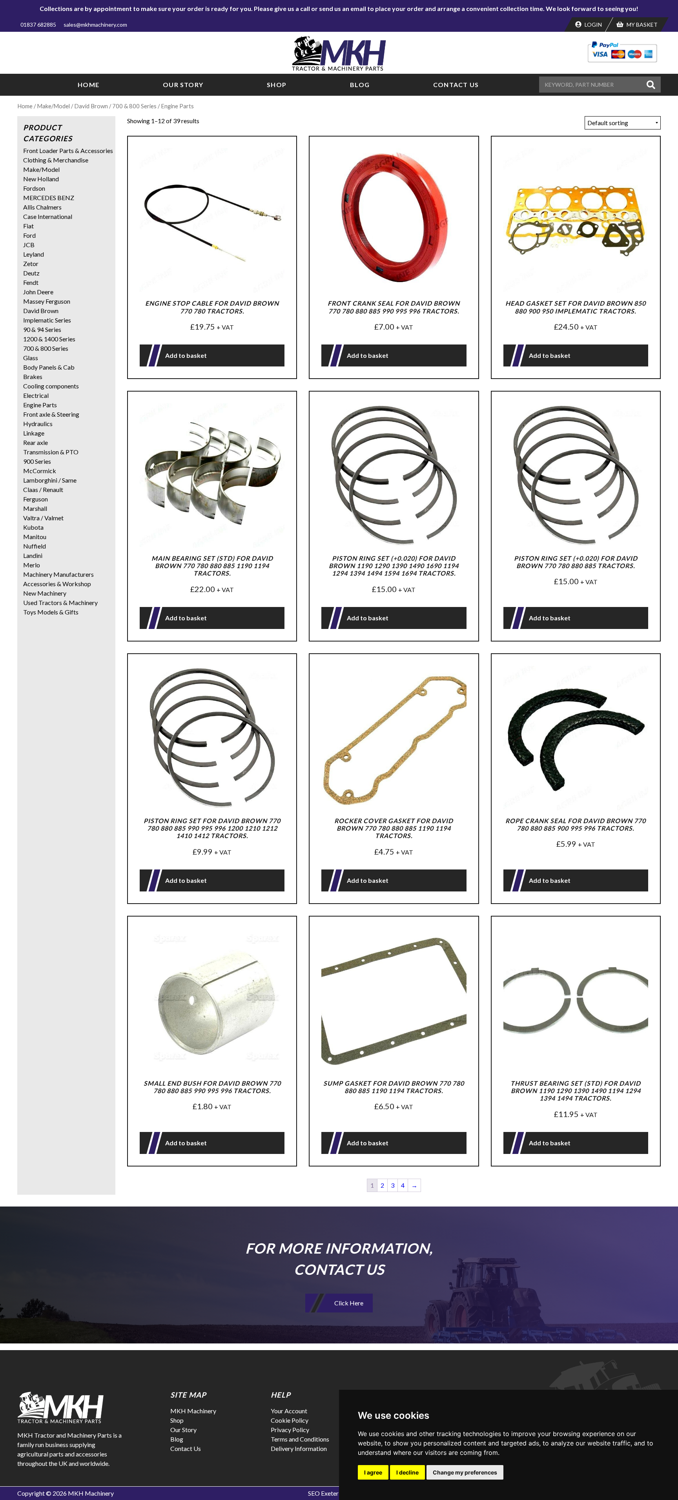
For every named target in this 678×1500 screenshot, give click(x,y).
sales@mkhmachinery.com (95, 24)
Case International (47, 216)
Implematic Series (47, 320)
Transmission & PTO (50, 452)
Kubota (33, 527)
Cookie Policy (289, 1420)
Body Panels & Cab (49, 367)
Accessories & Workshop (57, 583)
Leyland (33, 254)
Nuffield (34, 546)
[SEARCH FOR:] (592, 84)
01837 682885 (38, 24)
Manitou (34, 536)
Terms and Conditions (300, 1439)
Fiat (28, 226)
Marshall (35, 508)
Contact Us (456, 84)
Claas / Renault (43, 489)
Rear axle (35, 442)
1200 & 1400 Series (49, 339)
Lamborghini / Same (50, 480)
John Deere (38, 291)
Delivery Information (299, 1448)
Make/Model (53, 105)
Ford (29, 235)
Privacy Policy (290, 1429)
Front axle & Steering (51, 414)
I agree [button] (373, 1472)
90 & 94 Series (42, 329)
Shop (276, 84)
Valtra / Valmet (43, 517)
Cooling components (51, 386)
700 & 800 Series (134, 105)
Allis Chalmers (42, 207)
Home (88, 84)
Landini (32, 555)
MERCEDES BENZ (48, 197)
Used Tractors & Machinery (60, 602)
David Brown (91, 105)
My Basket (641, 24)
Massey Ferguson (46, 301)
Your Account (289, 1410)
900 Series (37, 461)
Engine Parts (40, 404)
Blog (360, 84)
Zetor (30, 263)
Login (592, 24)
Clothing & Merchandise (55, 160)
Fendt (30, 282)
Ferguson (35, 499)
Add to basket (186, 355)
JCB (29, 244)
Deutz (31, 273)
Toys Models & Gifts (50, 612)
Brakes (32, 376)
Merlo (31, 565)
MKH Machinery (193, 1410)
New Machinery (44, 593)
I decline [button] (407, 1472)
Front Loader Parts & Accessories (68, 150)
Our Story (183, 84)
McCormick (39, 470)
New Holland (41, 178)
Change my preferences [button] (465, 1472)
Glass (30, 357)
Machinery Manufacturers (58, 574)
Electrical (36, 395)
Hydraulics (38, 423)
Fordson (34, 188)
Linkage (33, 433)
